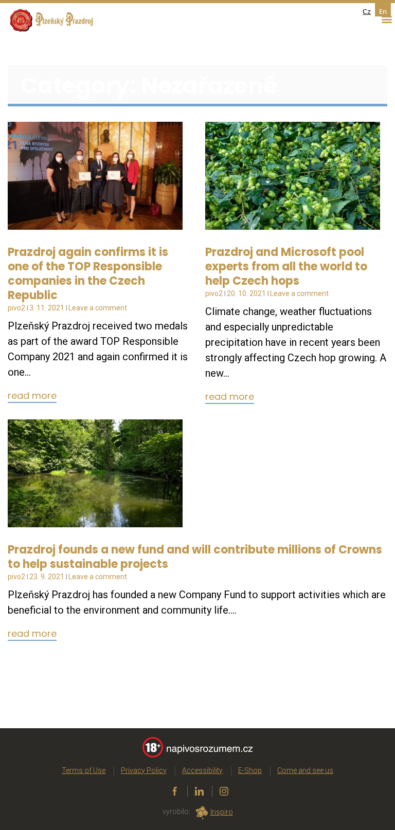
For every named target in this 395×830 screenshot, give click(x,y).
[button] (386, 19)
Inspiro (221, 812)
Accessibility (202, 770)
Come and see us (305, 770)
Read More (32, 396)
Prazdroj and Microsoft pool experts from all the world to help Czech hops (286, 266)
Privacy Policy (144, 770)
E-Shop (250, 770)
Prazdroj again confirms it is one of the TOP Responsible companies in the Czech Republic (88, 273)
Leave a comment (97, 308)
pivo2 (16, 308)
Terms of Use (83, 770)
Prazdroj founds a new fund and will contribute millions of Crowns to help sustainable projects (195, 557)
